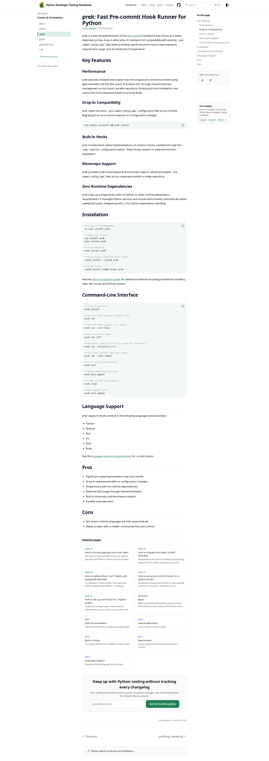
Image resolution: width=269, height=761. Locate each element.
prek (42, 34)
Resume (212, 120)
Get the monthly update (163, 703)
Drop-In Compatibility (210, 29)
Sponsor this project (49, 66)
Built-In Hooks (206, 33)
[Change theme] (227, 5)
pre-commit (134, 35)
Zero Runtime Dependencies (214, 42)
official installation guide (106, 279)
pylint (42, 39)
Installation (203, 46)
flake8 (42, 28)
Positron (91, 736)
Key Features (203, 20)
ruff (41, 49)
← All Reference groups (47, 56)
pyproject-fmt (46, 44)
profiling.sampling (171, 736)
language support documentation (112, 456)
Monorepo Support (209, 38)
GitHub (220, 120)
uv (124, 203)
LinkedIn (203, 120)
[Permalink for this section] (115, 60)
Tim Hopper (91, 28)
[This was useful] (202, 80)
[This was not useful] (210, 80)
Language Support (206, 55)
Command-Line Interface (210, 51)
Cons (199, 64)
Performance (206, 25)
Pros (199, 59)
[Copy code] (182, 125)
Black (42, 23)
